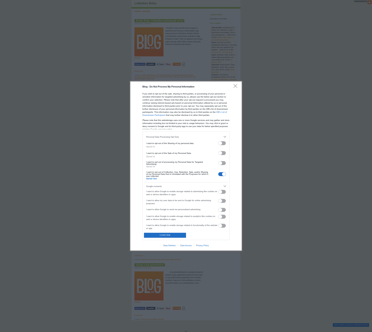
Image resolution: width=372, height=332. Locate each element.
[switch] (222, 143)
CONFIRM (165, 235)
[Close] (236, 87)
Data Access (186, 245)
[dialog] (186, 166)
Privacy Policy (202, 245)
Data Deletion (169, 245)
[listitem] (186, 136)
